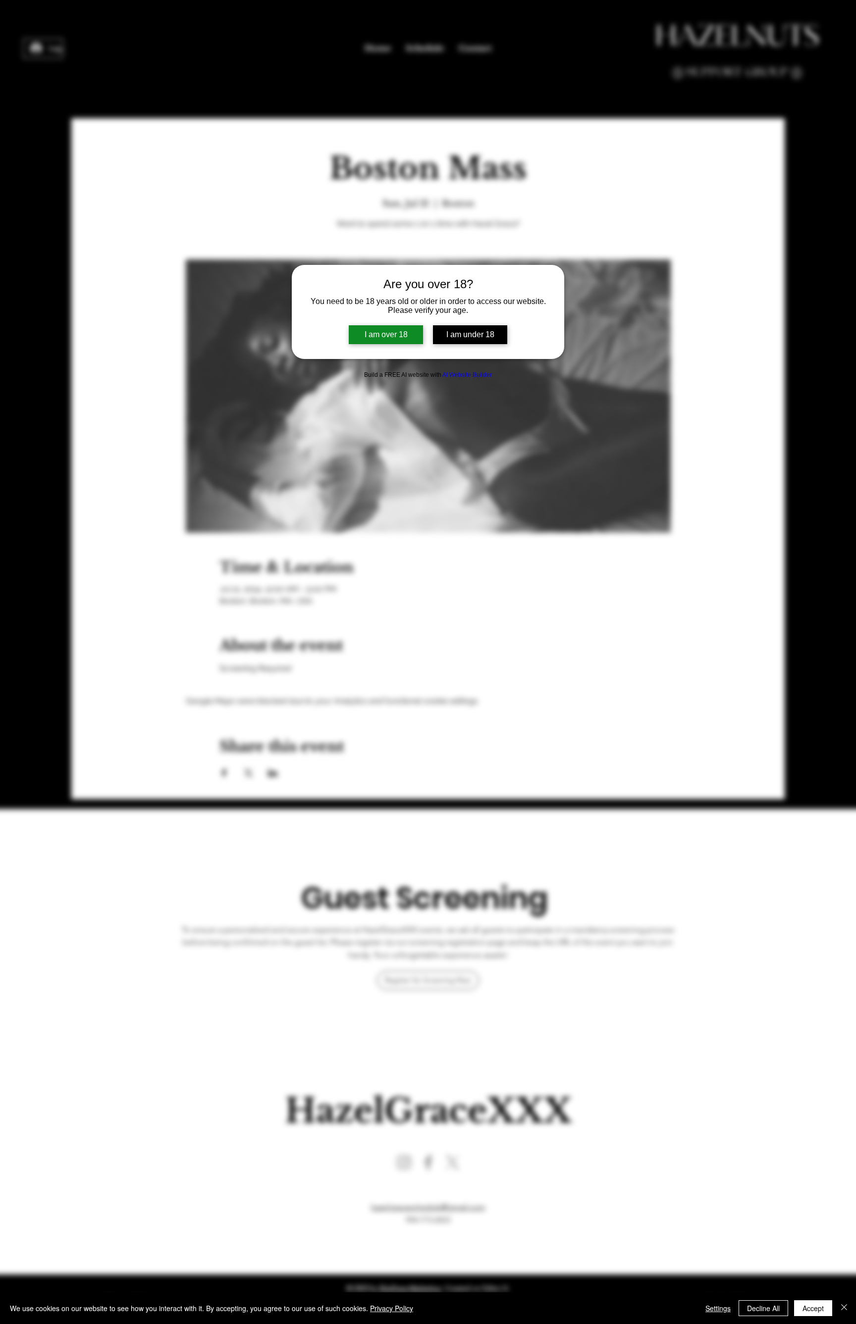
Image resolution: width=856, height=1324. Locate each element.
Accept (813, 1308)
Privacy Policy (391, 1308)
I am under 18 (470, 334)
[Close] (844, 1308)
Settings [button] (718, 1308)
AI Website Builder (467, 374)
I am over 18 (386, 334)
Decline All (763, 1308)
